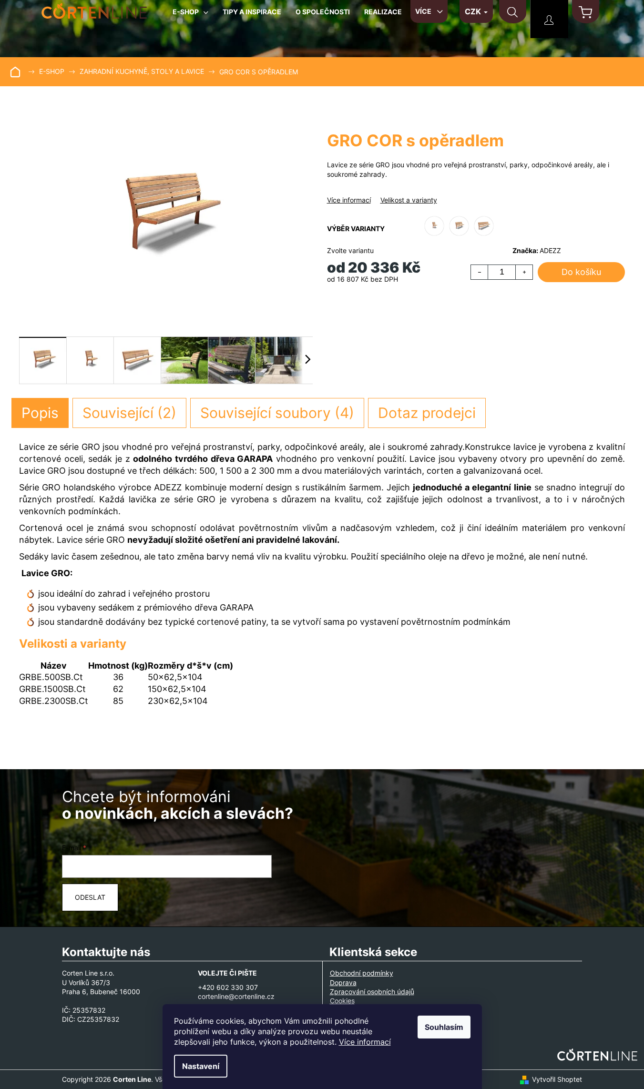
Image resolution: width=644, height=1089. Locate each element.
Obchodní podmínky (361, 973)
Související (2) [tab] (129, 412)
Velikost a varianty (408, 200)
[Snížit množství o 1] (479, 272)
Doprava (343, 982)
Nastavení (200, 1066)
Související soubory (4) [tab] (277, 412)
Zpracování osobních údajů (372, 991)
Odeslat (90, 897)
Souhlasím (444, 1027)
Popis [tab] (40, 412)
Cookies (342, 1001)
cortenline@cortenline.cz (236, 996)
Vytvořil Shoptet (557, 1079)
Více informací (365, 1042)
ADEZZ (550, 250)
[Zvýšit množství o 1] (523, 272)
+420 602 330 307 (228, 987)
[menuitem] (190, 15)
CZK (474, 11)
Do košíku (581, 272)
